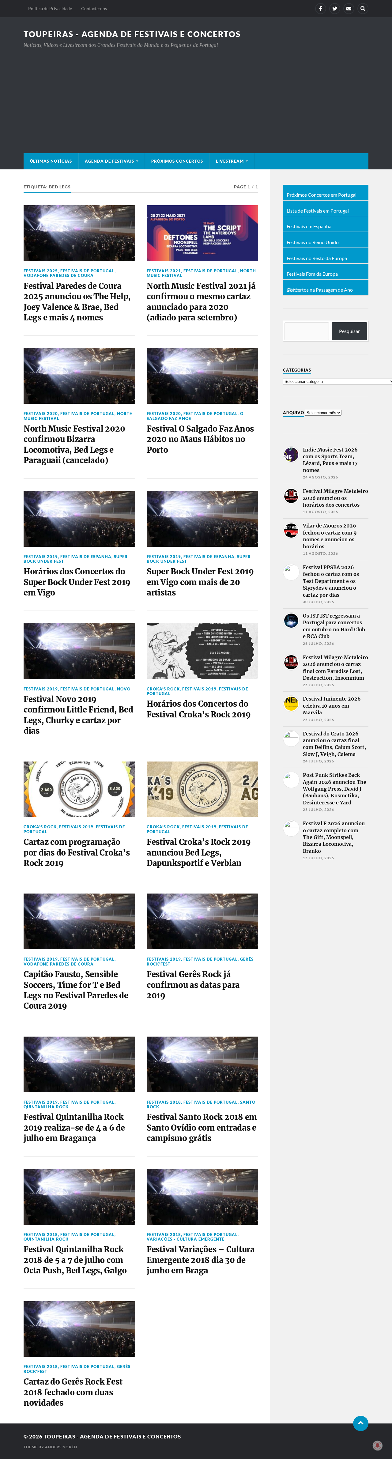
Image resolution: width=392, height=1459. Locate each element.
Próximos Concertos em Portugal (321, 194)
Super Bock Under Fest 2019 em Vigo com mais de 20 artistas (200, 582)
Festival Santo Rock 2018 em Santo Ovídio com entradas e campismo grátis (202, 1127)
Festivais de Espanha (85, 556)
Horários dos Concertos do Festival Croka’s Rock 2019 (199, 709)
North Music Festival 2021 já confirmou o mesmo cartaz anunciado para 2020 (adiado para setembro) (201, 302)
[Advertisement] (196, 95)
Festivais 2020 (41, 413)
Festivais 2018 (164, 1102)
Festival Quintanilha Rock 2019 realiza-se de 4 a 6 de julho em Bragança (74, 1127)
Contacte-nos (94, 8)
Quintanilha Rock (46, 1106)
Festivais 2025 (41, 270)
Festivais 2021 (164, 270)
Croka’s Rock (163, 688)
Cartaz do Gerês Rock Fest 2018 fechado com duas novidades (73, 1392)
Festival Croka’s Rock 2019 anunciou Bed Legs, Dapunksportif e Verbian (199, 852)
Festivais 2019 (41, 556)
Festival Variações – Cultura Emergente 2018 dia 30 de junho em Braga (201, 1260)
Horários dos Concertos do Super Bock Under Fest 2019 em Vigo (77, 582)
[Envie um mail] (348, 8)
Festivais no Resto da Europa (317, 258)
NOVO (123, 688)
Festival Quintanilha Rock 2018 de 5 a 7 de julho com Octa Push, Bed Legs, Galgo (75, 1260)
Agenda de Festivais (109, 161)
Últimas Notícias (51, 161)
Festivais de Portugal (87, 270)
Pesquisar (349, 331)
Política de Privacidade (50, 8)
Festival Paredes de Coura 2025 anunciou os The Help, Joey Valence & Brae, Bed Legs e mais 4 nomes (77, 302)
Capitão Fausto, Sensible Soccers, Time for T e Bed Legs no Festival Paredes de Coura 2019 (76, 990)
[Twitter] (334, 8)
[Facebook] (320, 8)
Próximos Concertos (177, 161)
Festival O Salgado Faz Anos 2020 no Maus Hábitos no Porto (200, 439)
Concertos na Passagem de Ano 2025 (320, 290)
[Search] (362, 8)
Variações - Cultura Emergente (185, 1239)
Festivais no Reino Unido (313, 242)
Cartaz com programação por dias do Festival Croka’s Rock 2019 (77, 852)
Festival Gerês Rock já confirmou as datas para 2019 (193, 985)
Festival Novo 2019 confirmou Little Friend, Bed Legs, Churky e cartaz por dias (78, 715)
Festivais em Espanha (309, 226)
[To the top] (360, 1423)
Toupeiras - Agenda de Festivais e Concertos (132, 34)
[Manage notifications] (378, 1445)
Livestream (230, 161)
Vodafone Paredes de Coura (59, 275)
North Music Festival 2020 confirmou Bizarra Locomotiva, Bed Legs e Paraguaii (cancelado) (74, 444)
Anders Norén (61, 1447)
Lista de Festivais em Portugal (318, 210)
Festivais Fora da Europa (312, 273)
